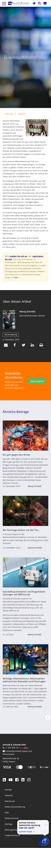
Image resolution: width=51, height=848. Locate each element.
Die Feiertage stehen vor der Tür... (21, 530)
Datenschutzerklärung (15, 806)
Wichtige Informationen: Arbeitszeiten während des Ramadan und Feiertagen (24, 680)
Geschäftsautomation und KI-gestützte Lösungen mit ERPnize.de (24, 593)
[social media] (4, 779)
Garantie (9, 795)
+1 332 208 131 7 (12, 747)
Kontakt (8, 789)
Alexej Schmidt (27, 311)
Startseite (9, 114)
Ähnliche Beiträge (16, 412)
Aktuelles (21, 114)
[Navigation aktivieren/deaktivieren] (4, 3)
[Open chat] (43, 841)
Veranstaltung (10, 334)
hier (16, 277)
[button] (34, 3)
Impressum (10, 801)
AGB (7, 812)
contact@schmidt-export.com (18, 751)
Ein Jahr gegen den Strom (16, 454)
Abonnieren (37, 381)
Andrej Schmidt (35, 547)
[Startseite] (19, 3)
